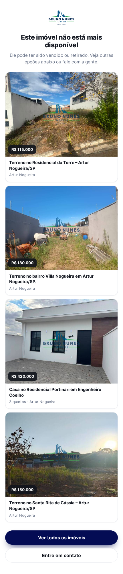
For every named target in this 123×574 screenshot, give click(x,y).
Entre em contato (61, 555)
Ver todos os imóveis (61, 537)
